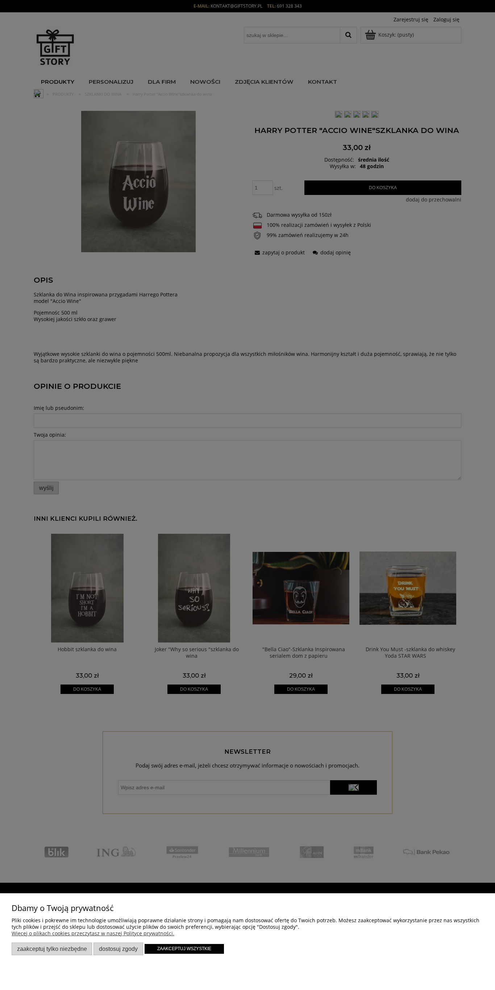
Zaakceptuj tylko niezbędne (52, 948)
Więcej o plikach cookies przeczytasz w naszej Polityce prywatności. (93, 933)
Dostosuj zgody (118, 948)
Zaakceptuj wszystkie (184, 948)
